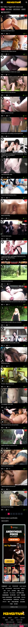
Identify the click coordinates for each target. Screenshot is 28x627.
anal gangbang (7, 597)
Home (4, 617)
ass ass (23, 597)
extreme (22, 599)
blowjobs (13, 595)
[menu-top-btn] (1, 2)
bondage (16, 599)
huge (22, 590)
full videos (12, 592)
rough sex (15, 586)
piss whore (15, 601)
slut (10, 586)
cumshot (4, 586)
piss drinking (8, 588)
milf (9, 601)
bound (16, 603)
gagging (22, 601)
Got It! (21, 626)
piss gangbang (7, 599)
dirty (18, 595)
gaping (14, 590)
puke (11, 604)
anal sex (5, 592)
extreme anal (20, 592)
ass (5, 590)
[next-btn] (22, 514)
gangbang (5, 595)
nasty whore (23, 586)
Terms (6, 619)
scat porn (16, 597)
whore (23, 595)
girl (18, 590)
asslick (4, 601)
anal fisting (16, 588)
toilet (8, 590)
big (3, 588)
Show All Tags (14, 607)
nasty (23, 588)
